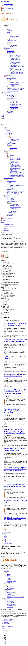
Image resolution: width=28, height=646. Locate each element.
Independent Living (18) (8, 263)
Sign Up (3, 556)
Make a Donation (11, 95)
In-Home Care (13, 68)
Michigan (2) (5, 304)
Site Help (6, 622)
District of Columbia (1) (8, 309)
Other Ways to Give (12, 98)
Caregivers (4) (5, 279)
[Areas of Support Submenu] (9, 54)
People (8, 32)
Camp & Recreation (15, 59)
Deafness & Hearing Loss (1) (9, 295)
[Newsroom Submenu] (9, 43)
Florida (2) (5, 301)
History (8, 29)
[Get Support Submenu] (6, 49)
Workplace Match (14, 102)
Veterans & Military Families (17, 73)
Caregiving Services (15, 61)
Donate (2, 628)
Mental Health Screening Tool (14, 89)
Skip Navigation (5, 1)
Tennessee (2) (5, 306)
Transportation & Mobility (16, 72)
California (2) (5, 300)
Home (5, 228)
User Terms (6, 623)
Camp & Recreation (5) (8, 276)
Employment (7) (6, 271)
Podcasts (9, 79)
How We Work (10, 51)
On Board (12, 85)
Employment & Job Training (17, 66)
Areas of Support (11, 52)
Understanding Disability (13, 91)
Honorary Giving (14, 107)
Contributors (13, 38)
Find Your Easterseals (7, 8)
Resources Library (11, 78)
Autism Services (14, 58)
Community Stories (8, 4)
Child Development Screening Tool (15, 88)
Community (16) (6, 265)
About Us (6, 24)
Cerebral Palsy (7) (6, 290)
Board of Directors (14, 36)
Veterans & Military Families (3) (10, 284)
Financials (9, 30)
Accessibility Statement (9, 5)
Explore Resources (8, 75)
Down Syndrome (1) (7, 296)
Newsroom (9, 42)
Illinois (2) (5, 303)
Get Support (7, 48)
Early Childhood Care (15, 64)
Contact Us (6, 630)
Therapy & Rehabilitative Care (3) (10, 282)
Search (4, 10)
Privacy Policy (7, 620)
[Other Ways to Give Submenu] (9, 100)
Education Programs (15, 65)
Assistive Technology (15, 56)
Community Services (15, 62)
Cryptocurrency (14, 108)
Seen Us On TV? (11, 97)
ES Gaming (10, 111)
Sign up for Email (11, 109)
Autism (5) (5, 292)
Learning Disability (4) (8, 293)
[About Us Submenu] (6, 26)
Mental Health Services (15, 69)
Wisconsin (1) (5, 312)
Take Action (7, 92)
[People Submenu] (9, 33)
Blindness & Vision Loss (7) (9, 288)
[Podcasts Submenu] (9, 81)
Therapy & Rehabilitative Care (17, 71)
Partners (9, 39)
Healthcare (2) (5, 285)
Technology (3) (6, 281)
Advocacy (9, 112)
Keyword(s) (4, 251)
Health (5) (4, 277)
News (11, 46)
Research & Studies (11, 86)
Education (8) (5, 268)
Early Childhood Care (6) (8, 273)
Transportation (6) (6, 274)
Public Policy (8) (6, 270)
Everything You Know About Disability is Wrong (17, 83)
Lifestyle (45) (5, 262)
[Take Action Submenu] (6, 94)
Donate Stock (13, 105)
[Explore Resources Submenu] (6, 76)
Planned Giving (14, 101)
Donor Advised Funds (15, 104)
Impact (8, 27)
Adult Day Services (15, 55)
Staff (11, 35)
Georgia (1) (5, 310)
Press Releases (13, 45)
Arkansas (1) (5, 307)
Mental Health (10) (7, 267)
